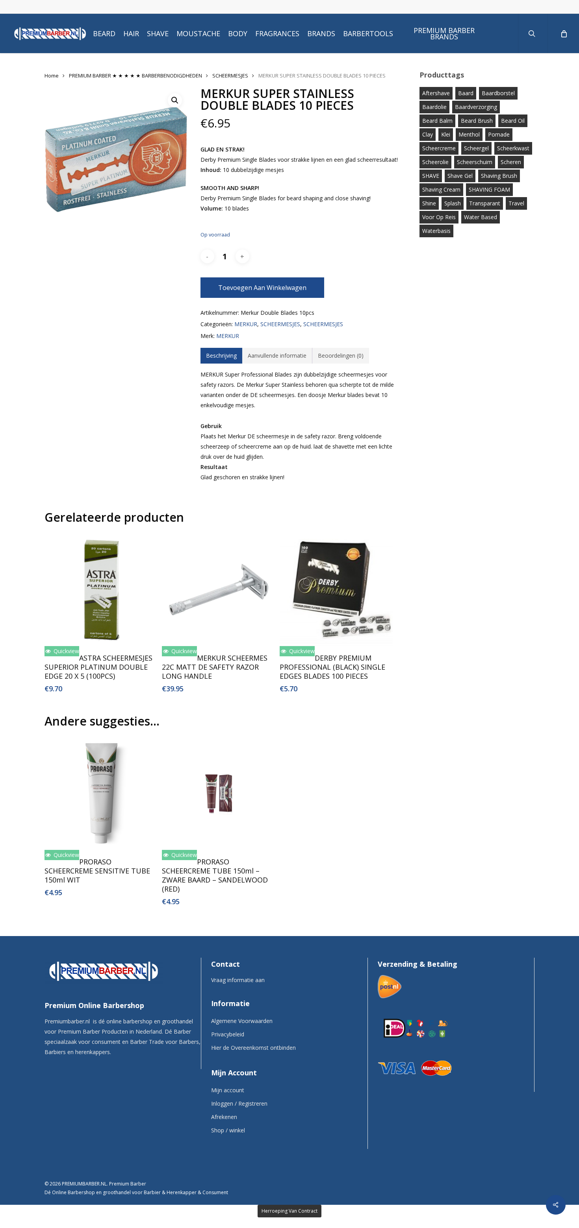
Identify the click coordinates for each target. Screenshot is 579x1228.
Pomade (499, 134)
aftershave (436, 93)
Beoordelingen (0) (341, 355)
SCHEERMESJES (230, 75)
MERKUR (245, 324)
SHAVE (430, 175)
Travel (516, 203)
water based (480, 217)
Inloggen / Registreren (239, 1103)
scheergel (476, 148)
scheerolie (435, 162)
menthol (469, 134)
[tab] (221, 356)
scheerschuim (474, 162)
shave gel (460, 175)
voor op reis (439, 217)
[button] (175, 100)
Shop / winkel (228, 1130)
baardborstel (498, 93)
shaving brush (499, 175)
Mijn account (227, 1090)
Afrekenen (224, 1117)
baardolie (434, 107)
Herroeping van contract (289, 1211)
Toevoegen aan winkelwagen (262, 287)
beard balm (437, 120)
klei (445, 134)
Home (52, 75)
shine (429, 203)
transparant (484, 203)
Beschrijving (221, 355)
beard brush (477, 120)
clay (427, 134)
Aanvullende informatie (277, 355)
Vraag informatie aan (238, 980)
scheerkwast (513, 148)
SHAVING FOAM (489, 189)
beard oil (513, 120)
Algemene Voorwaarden (242, 1021)
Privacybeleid (227, 1034)
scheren (511, 162)
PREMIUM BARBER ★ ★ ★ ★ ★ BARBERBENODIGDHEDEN (135, 75)
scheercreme (439, 148)
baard (465, 93)
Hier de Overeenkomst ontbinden (253, 1047)
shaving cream (441, 189)
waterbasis (436, 231)
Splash (452, 203)
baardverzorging (476, 107)
